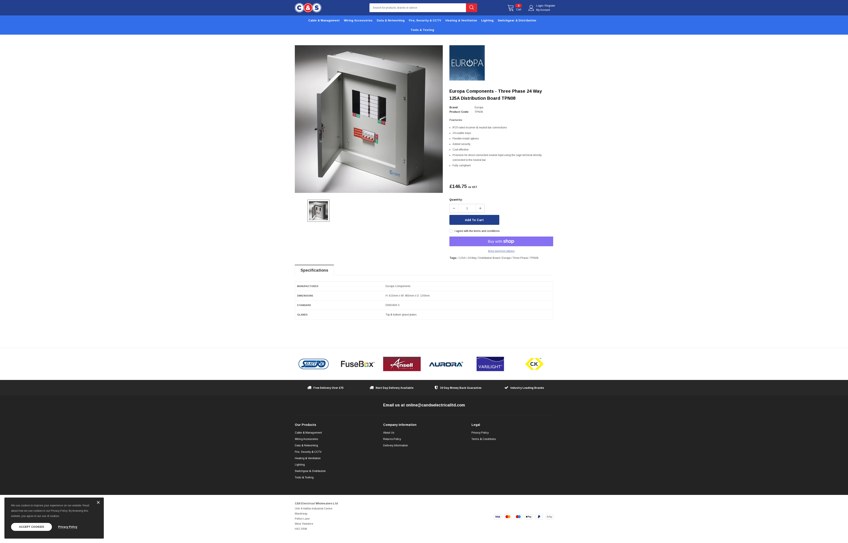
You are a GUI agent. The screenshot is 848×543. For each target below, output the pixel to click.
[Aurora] (446, 364)
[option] (369, 119)
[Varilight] (490, 364)
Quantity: (456, 199)
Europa (479, 107)
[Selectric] (313, 364)
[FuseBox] (358, 364)
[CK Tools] (534, 364)
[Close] (98, 502)
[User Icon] (531, 8)
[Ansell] (402, 364)
